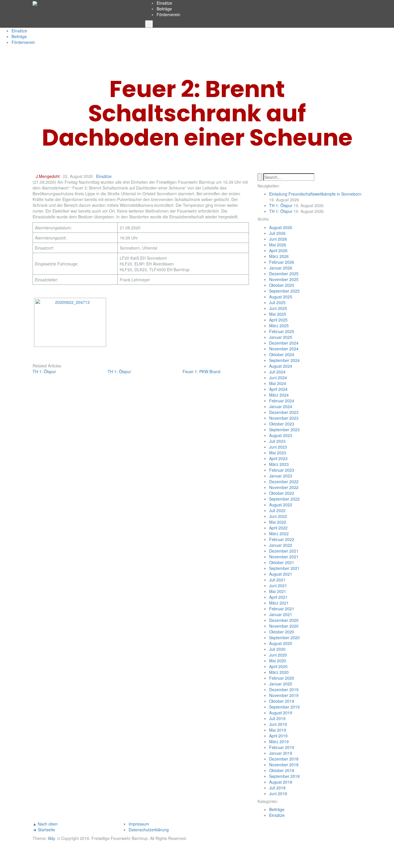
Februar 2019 (281, 747)
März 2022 (279, 533)
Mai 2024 (277, 383)
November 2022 (284, 487)
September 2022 (284, 499)
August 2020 (280, 643)
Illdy (51, 838)
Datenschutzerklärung (149, 829)
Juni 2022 (278, 516)
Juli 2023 (277, 441)
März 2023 (279, 464)
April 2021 (278, 597)
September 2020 (284, 637)
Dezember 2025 (284, 273)
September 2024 (284, 360)
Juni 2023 (278, 447)
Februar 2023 (281, 470)
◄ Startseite (44, 829)
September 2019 (284, 707)
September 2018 (284, 776)
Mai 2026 (277, 245)
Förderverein (168, 14)
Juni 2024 (278, 377)
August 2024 (280, 366)
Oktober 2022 (281, 493)
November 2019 (284, 695)
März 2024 (279, 395)
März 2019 (279, 741)
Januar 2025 (280, 337)
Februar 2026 (281, 262)
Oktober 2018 (281, 770)
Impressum (139, 824)
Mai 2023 (277, 453)
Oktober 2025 (281, 285)
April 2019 (278, 736)
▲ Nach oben (45, 824)
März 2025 (279, 325)
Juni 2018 (278, 793)
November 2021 (284, 556)
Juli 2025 (277, 302)
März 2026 (279, 256)
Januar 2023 (280, 476)
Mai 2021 (277, 591)
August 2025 (280, 297)
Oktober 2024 (281, 354)
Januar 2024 (280, 406)
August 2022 (280, 504)
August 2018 (280, 782)
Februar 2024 (281, 401)
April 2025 (278, 320)
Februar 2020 (281, 678)
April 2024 (278, 389)
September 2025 (284, 291)
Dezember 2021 (284, 551)
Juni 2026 (278, 239)
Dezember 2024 (284, 343)
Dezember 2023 (284, 412)
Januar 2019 (280, 753)
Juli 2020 (277, 649)
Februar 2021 (281, 608)
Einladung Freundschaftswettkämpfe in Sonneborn (315, 194)
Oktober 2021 (281, 562)
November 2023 (284, 418)
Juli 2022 (277, 510)
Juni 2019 (278, 724)
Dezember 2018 (284, 759)
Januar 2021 (280, 614)
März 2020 (279, 672)
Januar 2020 (280, 684)
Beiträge (164, 9)
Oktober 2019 (281, 701)
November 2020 (284, 626)
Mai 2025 (277, 314)
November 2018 (284, 764)
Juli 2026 (277, 233)
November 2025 (284, 279)
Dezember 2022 (284, 481)
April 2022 (278, 528)
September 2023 (284, 429)
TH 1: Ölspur (280, 205)
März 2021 (279, 603)
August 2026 (280, 227)
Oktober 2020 (281, 632)
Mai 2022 (277, 522)
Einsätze (164, 3)
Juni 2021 (278, 585)
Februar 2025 (281, 331)
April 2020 (278, 666)
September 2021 (284, 568)
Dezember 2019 (284, 689)
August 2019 (280, 712)
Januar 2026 (280, 268)
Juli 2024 (277, 372)
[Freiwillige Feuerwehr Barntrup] (35, 3)
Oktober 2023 (281, 424)
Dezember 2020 (284, 620)
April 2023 (278, 458)
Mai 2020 (277, 660)
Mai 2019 (277, 730)
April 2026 (278, 250)
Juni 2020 (278, 655)
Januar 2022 (280, 545)
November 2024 (284, 349)
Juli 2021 (277, 580)
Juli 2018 (277, 788)
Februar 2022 (281, 539)
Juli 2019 (277, 718)
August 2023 (280, 435)
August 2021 (280, 574)
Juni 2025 (278, 308)
